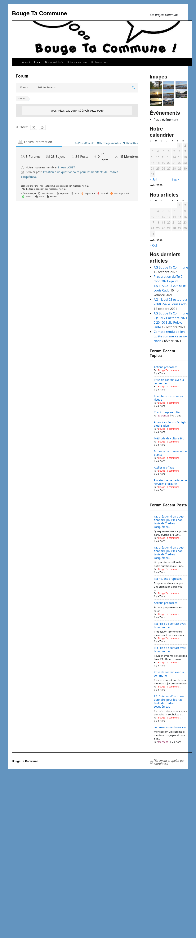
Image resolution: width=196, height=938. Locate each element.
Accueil (26, 62)
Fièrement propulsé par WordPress (169, 762)
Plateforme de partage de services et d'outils (170, 482)
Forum (37, 62)
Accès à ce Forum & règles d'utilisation (171, 423)
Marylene (163, 742)
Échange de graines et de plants (170, 452)
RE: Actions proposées (168, 578)
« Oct (153, 245)
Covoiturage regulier (167, 412)
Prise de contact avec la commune (169, 381)
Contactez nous (99, 62)
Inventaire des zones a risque (168, 397)
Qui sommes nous (77, 62)
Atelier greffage (164, 467)
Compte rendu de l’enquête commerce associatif (170, 336)
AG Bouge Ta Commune (171, 267)
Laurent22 (163, 415)
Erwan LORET (66, 167)
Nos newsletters (54, 62)
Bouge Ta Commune (39, 13)
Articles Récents (47, 87)
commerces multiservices (170, 727)
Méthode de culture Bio (169, 438)
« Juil (153, 179)
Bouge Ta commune (168, 370)
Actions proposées (165, 367)
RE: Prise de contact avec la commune (170, 625)
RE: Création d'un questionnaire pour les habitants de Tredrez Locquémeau (169, 522)
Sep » (176, 179)
